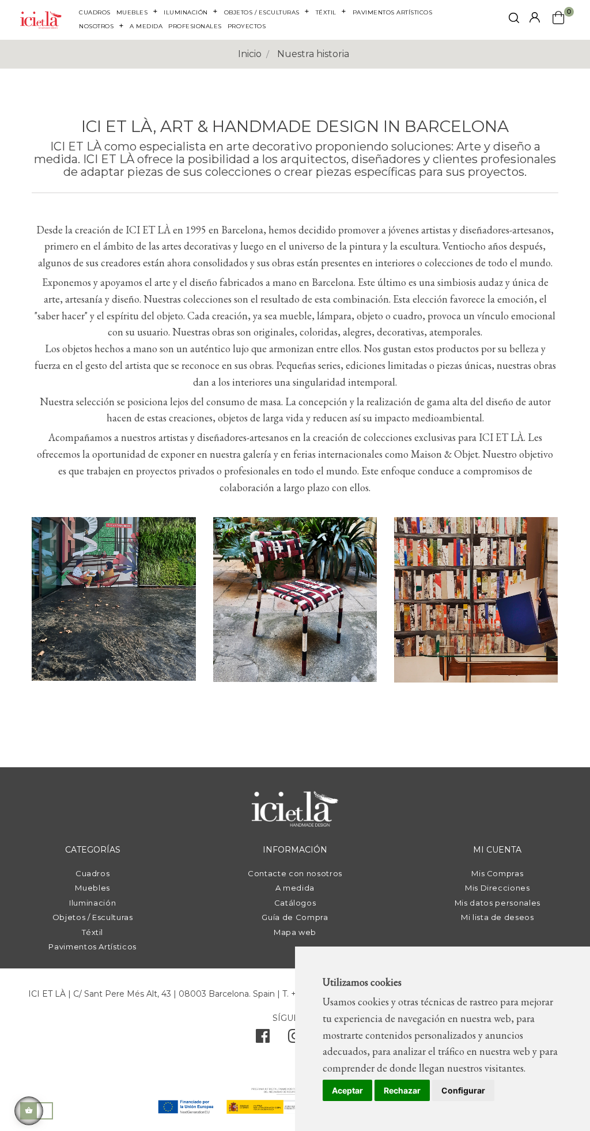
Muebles (92, 887)
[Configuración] (535, 18)
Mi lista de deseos (497, 917)
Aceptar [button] (347, 1090)
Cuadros (92, 873)
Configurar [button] (463, 1090)
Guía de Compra (295, 917)
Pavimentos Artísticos (92, 946)
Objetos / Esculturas (92, 917)
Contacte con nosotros (295, 873)
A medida (295, 887)
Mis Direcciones (497, 887)
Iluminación (92, 902)
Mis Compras (497, 873)
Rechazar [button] (402, 1090)
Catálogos (295, 902)
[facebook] (263, 1038)
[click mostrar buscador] (514, 20)
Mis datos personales (497, 902)
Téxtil (92, 932)
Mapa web (295, 932)
